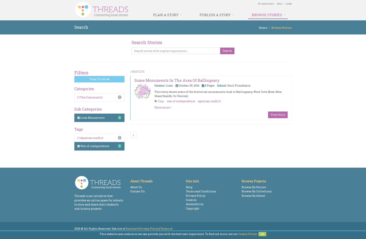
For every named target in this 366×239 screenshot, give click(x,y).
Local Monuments (92, 118)
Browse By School (253, 196)
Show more (162, 107)
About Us (136, 187)
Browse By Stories (254, 187)
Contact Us (137, 191)
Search (227, 51)
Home (263, 27)
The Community (91, 97)
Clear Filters (98, 79)
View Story (277, 114)
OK (262, 234)
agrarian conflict (209, 101)
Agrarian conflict (91, 138)
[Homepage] (141, 9)
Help (279, 3)
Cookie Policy (247, 234)
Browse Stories (267, 15)
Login (289, 3)
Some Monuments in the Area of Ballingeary (177, 80)
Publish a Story (215, 15)
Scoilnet (131, 228)
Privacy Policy (195, 196)
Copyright (192, 208)
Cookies (191, 200)
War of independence (94, 146)
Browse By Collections (257, 191)
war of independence (181, 101)
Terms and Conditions (201, 191)
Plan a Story (166, 15)
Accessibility (194, 204)
